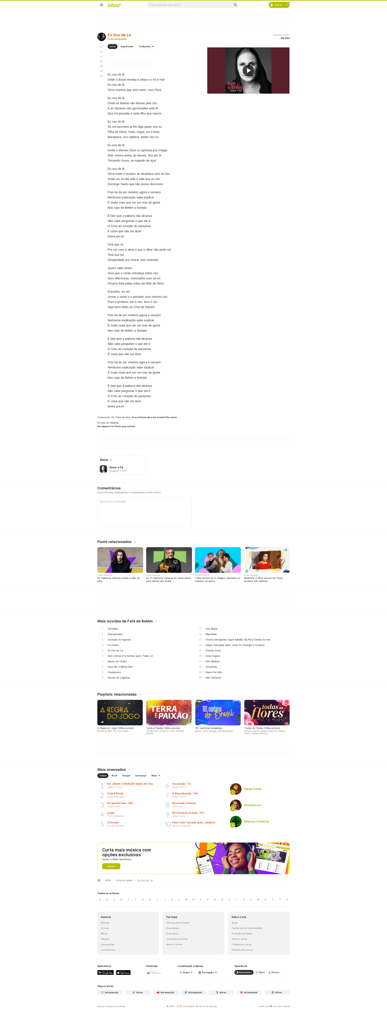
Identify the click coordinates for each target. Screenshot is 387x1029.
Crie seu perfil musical (177, 922)
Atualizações (107, 944)
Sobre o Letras (239, 939)
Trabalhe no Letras (241, 944)
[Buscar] (235, 5)
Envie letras (172, 933)
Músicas (105, 922)
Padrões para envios (242, 950)
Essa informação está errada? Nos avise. (154, 417)
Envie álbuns (172, 928)
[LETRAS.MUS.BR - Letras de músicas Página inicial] (114, 5)
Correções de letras (176, 939)
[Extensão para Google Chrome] (154, 972)
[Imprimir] (101, 66)
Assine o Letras (174, 944)
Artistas (105, 928)
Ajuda (234, 922)
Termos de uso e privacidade (247, 928)
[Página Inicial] (98, 880)
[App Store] (123, 972)
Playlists (105, 939)
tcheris (114, 422)
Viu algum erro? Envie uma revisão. (116, 426)
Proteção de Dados (242, 933)
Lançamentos (108, 950)
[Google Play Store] (105, 972)
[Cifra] (101, 61)
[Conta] (287, 5)
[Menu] (101, 5)
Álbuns (104, 933)
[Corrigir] (101, 71)
